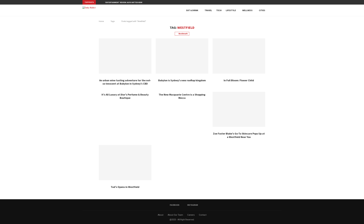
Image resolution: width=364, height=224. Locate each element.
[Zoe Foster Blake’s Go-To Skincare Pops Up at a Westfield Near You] (239, 109)
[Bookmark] (280, 10)
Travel (208, 10)
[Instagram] (281, 2)
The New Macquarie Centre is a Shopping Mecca (182, 96)
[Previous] (98, 2)
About (160, 215)
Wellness (247, 10)
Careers (191, 215)
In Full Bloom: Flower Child (239, 80)
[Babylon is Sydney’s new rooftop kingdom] (182, 56)
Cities (262, 10)
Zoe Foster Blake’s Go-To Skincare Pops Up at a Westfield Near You (239, 135)
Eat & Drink (192, 10)
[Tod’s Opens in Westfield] (125, 162)
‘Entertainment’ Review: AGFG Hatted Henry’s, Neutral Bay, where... (134, 2)
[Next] (102, 2)
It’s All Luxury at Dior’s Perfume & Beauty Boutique (125, 96)
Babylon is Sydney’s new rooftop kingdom (182, 80)
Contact (202, 215)
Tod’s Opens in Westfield (125, 187)
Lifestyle (231, 10)
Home (101, 21)
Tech (219, 10)
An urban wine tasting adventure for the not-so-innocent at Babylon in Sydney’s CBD (125, 82)
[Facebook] (277, 2)
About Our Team (175, 215)
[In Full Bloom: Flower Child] (239, 56)
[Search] (275, 10)
